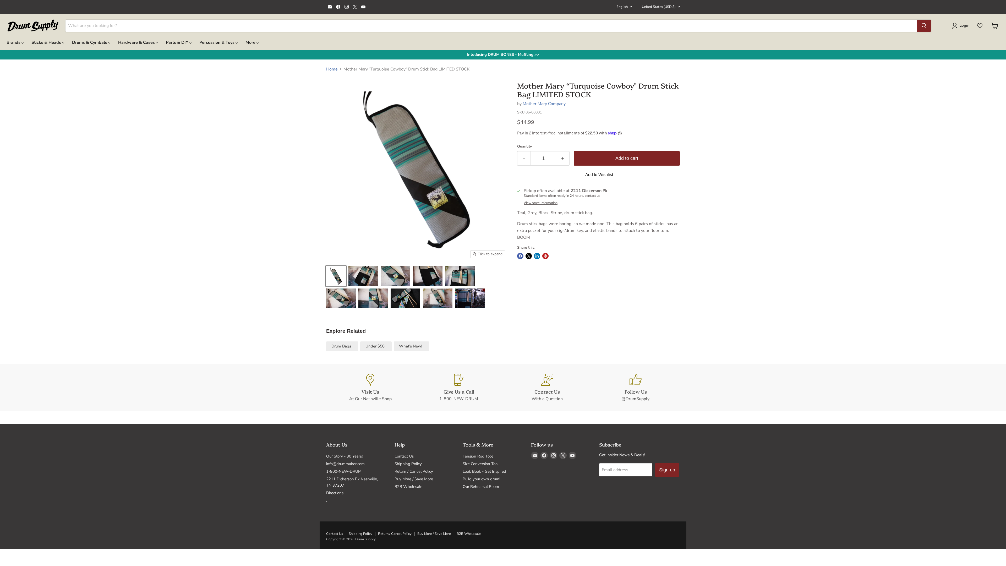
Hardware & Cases (137, 42)
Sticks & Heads (46, 42)
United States (659, 6)
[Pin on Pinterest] (545, 256)
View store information (540, 203)
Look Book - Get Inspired (484, 471)
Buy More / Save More (414, 479)
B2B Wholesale (408, 486)
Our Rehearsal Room (481, 486)
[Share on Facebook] (520, 256)
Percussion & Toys (217, 42)
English (622, 6)
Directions (334, 493)
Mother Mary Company (544, 104)
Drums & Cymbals (90, 42)
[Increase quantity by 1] (563, 158)
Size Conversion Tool (481, 463)
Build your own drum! (481, 479)
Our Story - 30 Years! (344, 456)
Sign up (667, 469)
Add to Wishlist (599, 174)
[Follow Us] (636, 388)
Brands (14, 42)
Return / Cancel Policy (414, 471)
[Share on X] (529, 256)
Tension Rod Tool (478, 456)
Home (332, 69)
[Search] (924, 26)
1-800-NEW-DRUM (344, 471)
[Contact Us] (547, 388)
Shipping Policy (408, 463)
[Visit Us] (370, 388)
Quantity (524, 146)
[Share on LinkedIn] (537, 256)
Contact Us (404, 456)
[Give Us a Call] (459, 388)
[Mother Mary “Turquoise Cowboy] (336, 276)
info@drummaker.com (345, 463)
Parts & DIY (177, 42)
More (250, 42)
